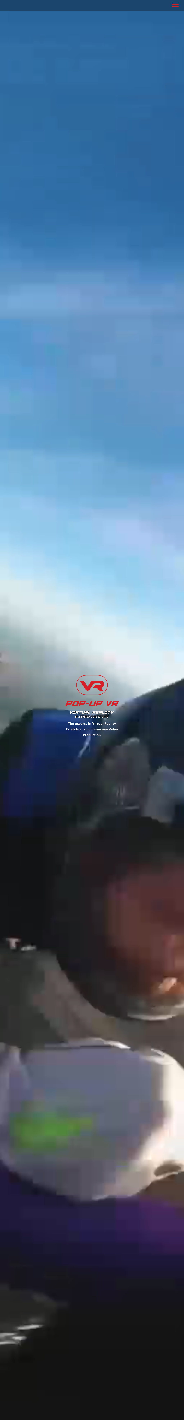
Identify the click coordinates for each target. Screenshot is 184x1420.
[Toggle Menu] (175, 5)
